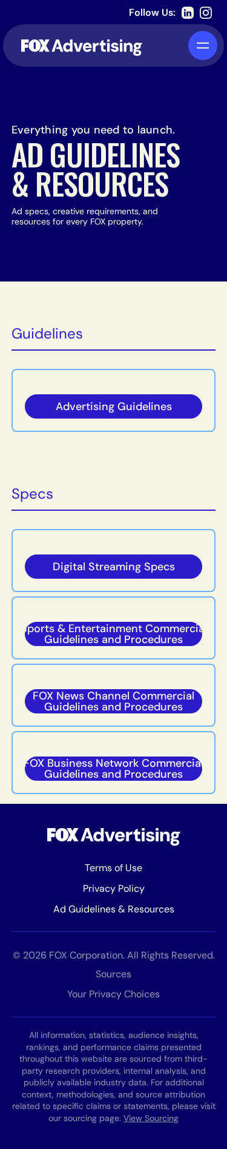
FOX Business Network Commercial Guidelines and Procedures (114, 768)
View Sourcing (151, 1118)
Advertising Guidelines (114, 406)
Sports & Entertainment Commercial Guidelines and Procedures (114, 634)
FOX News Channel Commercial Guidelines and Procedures (113, 701)
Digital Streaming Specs (114, 566)
